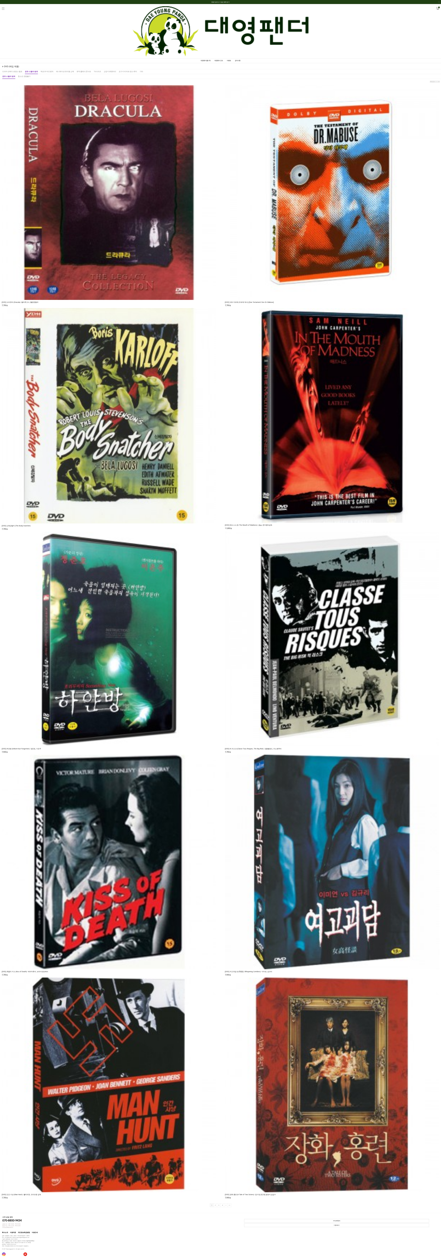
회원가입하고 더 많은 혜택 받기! (220, 2)
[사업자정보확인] (29, 1240)
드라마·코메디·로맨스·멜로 (12, 71)
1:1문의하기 (336, 1225)
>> (229, 1205)
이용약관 (13, 1232)
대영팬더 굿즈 (218, 60)
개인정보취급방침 (24, 1232)
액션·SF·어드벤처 (47, 71)
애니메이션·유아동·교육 (65, 71)
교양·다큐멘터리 (110, 71)
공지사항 (237, 60)
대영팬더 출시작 (206, 60)
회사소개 (5, 1232)
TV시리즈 (97, 71)
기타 (141, 71)
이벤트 (229, 60)
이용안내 (35, 1232)
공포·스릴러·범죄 (31, 71)
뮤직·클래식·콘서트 (84, 71)
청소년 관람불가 (24, 76)
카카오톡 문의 (336, 1221)
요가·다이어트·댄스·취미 (128, 71)
